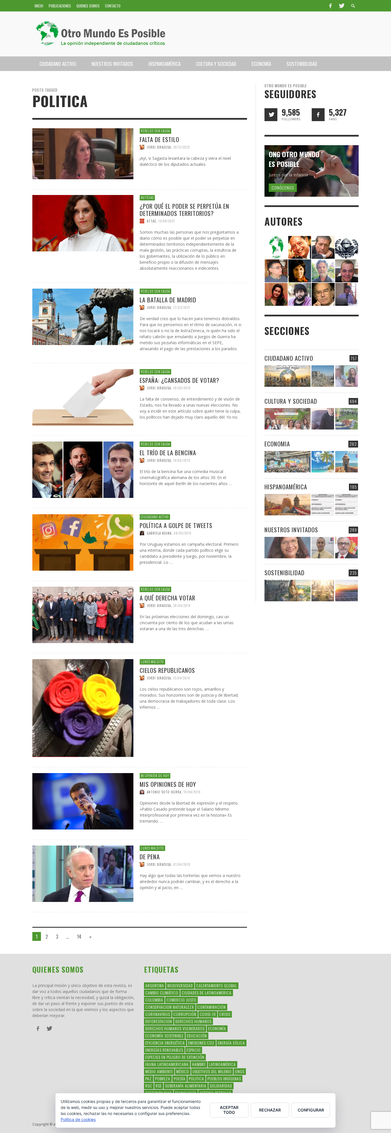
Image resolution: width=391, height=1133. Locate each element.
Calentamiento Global (216, 985)
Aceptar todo (229, 1110)
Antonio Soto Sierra (164, 792)
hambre (199, 1064)
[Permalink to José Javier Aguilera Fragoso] (346, 270)
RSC (148, 1086)
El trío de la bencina (168, 452)
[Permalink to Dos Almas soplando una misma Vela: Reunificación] (287, 504)
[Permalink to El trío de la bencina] (82, 469)
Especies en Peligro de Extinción (174, 1057)
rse (159, 1086)
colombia (154, 1000)
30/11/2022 (181, 147)
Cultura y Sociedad (290, 401)
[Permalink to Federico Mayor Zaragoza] (323, 247)
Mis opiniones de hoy (168, 783)
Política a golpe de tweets (176, 525)
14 (79, 936)
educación (197, 1035)
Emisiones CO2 (201, 1043)
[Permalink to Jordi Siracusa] (299, 247)
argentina (154, 985)
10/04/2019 (192, 792)
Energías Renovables (164, 1050)
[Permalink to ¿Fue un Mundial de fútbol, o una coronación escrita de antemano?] (346, 418)
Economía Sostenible (164, 1035)
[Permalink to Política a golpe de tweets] (82, 542)
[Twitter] (341, 5)
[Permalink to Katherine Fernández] (276, 294)
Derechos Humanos (193, 1021)
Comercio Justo (181, 1000)
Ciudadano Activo (155, 517)
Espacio (194, 1050)
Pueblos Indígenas (224, 1078)
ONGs (239, 1071)
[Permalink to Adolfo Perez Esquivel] (323, 294)
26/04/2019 (182, 605)
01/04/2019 (181, 864)
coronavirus (157, 1014)
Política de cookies (78, 1119)
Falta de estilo (159, 139)
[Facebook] (330, 5)
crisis (224, 1014)
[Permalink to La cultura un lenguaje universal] (287, 418)
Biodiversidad (180, 985)
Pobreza (162, 1078)
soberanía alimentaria (185, 1086)
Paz (148, 1078)
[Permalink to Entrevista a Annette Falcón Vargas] (287, 547)
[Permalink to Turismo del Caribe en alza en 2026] (322, 461)
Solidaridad (221, 1086)
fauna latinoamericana (167, 1064)
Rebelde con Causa (155, 131)
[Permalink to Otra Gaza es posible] (322, 376)
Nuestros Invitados (291, 529)
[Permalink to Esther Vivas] (299, 270)
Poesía (179, 1078)
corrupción (184, 1014)
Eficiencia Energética (165, 1043)
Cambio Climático (161, 993)
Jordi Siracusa (159, 147)
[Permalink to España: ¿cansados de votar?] (82, 396)
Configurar (311, 1110)
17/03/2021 (181, 307)
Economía (217, 1028)
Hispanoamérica (285, 486)
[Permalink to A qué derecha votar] (82, 614)
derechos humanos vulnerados (175, 1028)
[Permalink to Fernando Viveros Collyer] (323, 270)
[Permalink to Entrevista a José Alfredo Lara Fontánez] (346, 547)
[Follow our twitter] (270, 114)
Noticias (147, 197)
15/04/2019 (181, 678)
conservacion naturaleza (169, 1007)
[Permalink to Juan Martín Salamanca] (299, 294)
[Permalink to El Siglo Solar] (322, 590)
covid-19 (208, 1014)
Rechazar (270, 1110)
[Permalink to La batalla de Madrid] (82, 316)
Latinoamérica (222, 1064)
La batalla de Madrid (168, 299)
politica (196, 1078)
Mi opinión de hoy (155, 775)
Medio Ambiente (159, 1071)
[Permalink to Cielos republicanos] (82, 707)
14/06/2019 (181, 460)
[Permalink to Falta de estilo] (82, 153)
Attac (151, 221)
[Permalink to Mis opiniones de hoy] (82, 800)
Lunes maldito (152, 661)
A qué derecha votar (167, 597)
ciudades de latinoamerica (207, 993)
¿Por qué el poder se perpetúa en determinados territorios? (184, 210)
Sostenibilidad (284, 572)
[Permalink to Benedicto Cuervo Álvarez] (276, 270)
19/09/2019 (182, 387)
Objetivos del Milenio (212, 1071)
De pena (150, 856)
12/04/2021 (166, 221)
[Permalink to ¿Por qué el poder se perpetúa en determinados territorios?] (82, 223)
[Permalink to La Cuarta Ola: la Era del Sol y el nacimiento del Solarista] (346, 590)
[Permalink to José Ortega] (346, 294)
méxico (182, 1071)
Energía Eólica (231, 1043)
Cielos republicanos (167, 670)
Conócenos (283, 187)
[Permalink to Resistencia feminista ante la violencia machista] (346, 376)
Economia (277, 443)
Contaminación (212, 1007)
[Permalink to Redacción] (276, 247)
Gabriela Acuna (159, 533)
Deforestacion (158, 1021)
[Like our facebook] (318, 114)
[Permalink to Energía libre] (287, 590)
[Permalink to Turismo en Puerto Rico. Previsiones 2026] (346, 461)
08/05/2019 (182, 533)
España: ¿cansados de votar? (179, 379)
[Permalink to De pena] (82, 873)
